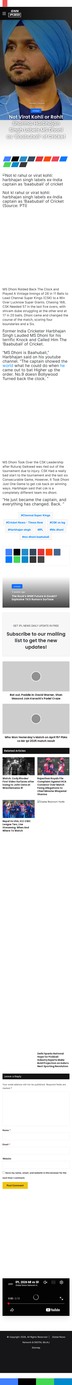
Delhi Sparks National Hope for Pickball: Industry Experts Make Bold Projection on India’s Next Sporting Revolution (53, 1060)
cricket (41, 103)
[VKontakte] (57, 552)
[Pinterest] (38, 158)
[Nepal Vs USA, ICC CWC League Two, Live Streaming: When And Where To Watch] (19, 809)
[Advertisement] (36, 57)
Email (6, 1144)
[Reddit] (46, 158)
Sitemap (36, 1347)
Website (7, 1158)
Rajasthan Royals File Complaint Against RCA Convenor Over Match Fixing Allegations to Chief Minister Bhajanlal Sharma (51, 786)
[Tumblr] (30, 158)
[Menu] (4, 14)
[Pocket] (54, 158)
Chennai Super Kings (36, 515)
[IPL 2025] (14, 13)
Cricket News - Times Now (25, 522)
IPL (41, 529)
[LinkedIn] (22, 158)
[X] (14, 158)
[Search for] (67, 14)
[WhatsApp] (6, 164)
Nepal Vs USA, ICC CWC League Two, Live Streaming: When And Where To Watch (17, 825)
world (8, 365)
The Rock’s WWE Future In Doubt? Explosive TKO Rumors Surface (34, 597)
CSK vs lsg (58, 522)
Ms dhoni (57, 529)
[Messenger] (62, 158)
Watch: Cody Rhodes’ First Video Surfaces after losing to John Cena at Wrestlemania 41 (18, 783)
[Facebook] (6, 158)
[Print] (41, 559)
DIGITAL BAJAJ (42, 1342)
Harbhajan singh (20, 529)
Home (32, 103)
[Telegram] (14, 164)
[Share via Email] (22, 164)
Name (7, 1130)
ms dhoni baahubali (36, 536)
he (62, 365)
